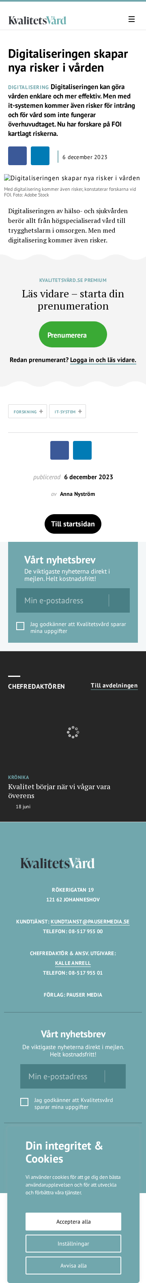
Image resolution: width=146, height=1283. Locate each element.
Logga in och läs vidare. (103, 360)
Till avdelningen (114, 685)
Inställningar (73, 1243)
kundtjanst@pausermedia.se (90, 921)
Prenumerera (67, 335)
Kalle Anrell (73, 963)
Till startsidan (73, 523)
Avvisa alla (73, 1265)
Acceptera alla (73, 1221)
